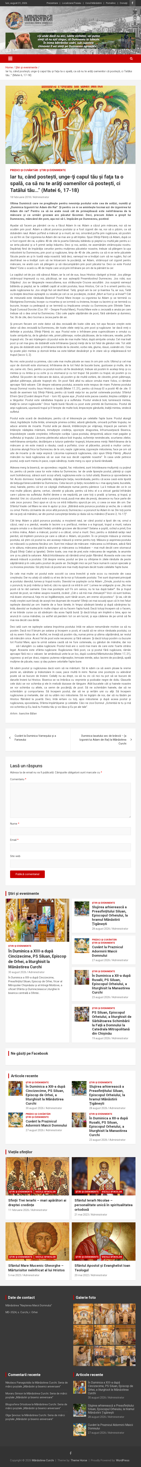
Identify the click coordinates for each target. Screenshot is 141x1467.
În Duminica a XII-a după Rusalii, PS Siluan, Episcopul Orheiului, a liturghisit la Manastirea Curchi (111, 983)
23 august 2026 (101, 997)
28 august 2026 (101, 928)
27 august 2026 (101, 960)
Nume (14, 823)
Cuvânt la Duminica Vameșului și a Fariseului (35, 737)
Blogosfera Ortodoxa (18, 1404)
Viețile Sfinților (45, 1191)
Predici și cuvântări (24, 170)
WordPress (122, 1460)
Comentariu (18, 779)
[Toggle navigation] (10, 58)
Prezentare (52, 3)
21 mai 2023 (82, 1214)
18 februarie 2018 (20, 197)
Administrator (41, 197)
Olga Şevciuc (13, 1415)
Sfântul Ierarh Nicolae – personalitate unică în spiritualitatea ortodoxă (104, 1204)
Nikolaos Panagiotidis (18, 1382)
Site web (15, 856)
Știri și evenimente (23, 893)
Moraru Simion (14, 1393)
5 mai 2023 (14, 1275)
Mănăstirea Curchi (43, 1460)
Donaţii (123, 3)
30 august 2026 (17, 972)
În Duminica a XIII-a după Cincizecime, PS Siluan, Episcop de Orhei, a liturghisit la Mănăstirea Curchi (45, 1094)
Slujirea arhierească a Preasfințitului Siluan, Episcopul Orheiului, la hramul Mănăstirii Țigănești (110, 915)
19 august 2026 (101, 1038)
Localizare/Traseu (71, 3)
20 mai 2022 (82, 1275)
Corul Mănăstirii (93, 3)
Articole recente (24, 1076)
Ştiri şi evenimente (52, 170)
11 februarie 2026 (18, 1210)
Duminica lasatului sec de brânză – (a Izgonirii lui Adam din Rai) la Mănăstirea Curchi (102, 739)
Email (14, 840)
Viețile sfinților (20, 1152)
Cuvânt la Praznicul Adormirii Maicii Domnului (107, 951)
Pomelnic (111, 3)
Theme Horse (79, 1460)
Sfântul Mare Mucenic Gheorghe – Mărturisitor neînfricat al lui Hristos (36, 1267)
